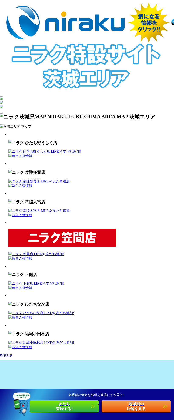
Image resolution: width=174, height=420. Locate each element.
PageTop (6, 355)
